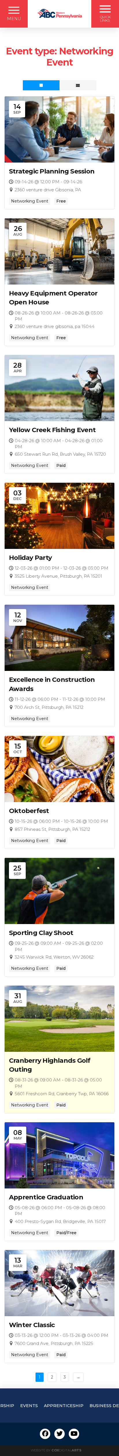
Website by (56, 1450)
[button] (14, 14)
